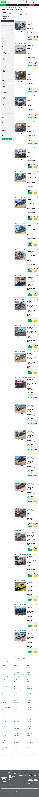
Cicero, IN (31, 31)
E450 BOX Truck (16, 672)
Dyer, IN (31, 83)
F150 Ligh (28, 681)
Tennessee (15, 744)
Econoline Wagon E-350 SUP (18, 676)
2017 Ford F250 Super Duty (20, 197)
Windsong (28, 712)
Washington (3, 747)
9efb (3, 51)
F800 (27, 697)
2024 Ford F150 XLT (18, 122)
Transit (28, 705)
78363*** (32, 251)
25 (26, 14)
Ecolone (28, 672)
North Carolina (16, 733)
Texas (27, 744)
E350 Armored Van (5, 670)
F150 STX (3, 684)
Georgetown (16, 698)
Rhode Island (16, 742)
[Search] (27, 2)
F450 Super (28, 691)
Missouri (3, 731)
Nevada (28, 737)
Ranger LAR (3, 704)
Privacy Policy (33, 794)
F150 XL (28, 686)
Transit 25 (15, 707)
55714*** (32, 606)
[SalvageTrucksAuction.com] (9, 1)
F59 (2, 695)
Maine (4, 110)
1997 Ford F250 (17, 506)
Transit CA (15, 709)
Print (37, 7)
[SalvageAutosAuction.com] (8, 1)
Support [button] (13, 4)
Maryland (4, 109)
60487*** (32, 277)
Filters (28, 7)
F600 (15, 695)
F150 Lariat (16, 681)
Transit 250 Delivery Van (30, 707)
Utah (2, 745)
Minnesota (28, 730)
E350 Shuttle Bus (29, 670)
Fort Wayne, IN (32, 57)
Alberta (4, 85)
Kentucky (4, 105)
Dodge (4, 71)
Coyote (4, 67)
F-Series (15, 679)
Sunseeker (15, 704)
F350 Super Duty (4, 691)
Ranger (28, 702)
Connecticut (4, 93)
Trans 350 (15, 705)
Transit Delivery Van (5, 711)
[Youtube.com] (5, 781)
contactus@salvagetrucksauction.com (13, 781)
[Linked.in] (4, 781)
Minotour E (3, 702)
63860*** (32, 582)
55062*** (32, 97)
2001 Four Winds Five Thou (6, 663)
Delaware (4, 94)
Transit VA (3, 712)
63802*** (32, 430)
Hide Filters (10, 13)
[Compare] (36, 19)
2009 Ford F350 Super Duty (20, 148)
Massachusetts (5, 108)
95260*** (32, 21)
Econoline (3, 674)
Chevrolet (4, 66)
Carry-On (4, 64)
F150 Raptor (28, 683)
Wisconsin (15, 747)
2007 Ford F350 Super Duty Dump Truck (23, 377)
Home (2, 7)
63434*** (32, 508)
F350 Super (28, 690)
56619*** (32, 149)
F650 (27, 695)
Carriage (4, 63)
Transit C (3, 709)
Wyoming (3, 749)
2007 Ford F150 (17, 531)
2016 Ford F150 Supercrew (20, 70)
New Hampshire (16, 735)
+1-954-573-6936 (35, 2)
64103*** (32, 532)
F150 (27, 679)
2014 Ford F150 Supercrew (20, 630)
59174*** (32, 632)
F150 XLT (3, 688)
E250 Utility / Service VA (18, 669)
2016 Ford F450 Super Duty (20, 20)
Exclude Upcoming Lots (5, 32)
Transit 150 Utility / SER (5, 707)
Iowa (3, 99)
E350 (27, 669)
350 (14, 663)
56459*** (32, 123)
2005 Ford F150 (17, 96)
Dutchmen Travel (5, 73)
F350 (2, 690)
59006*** (32, 173)
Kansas (4, 104)
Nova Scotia (16, 737)
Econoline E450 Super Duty (6, 676)
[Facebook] (2, 781)
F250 (15, 688)
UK (14, 712)
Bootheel (4, 57)
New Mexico (3, 737)
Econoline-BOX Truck (30, 676)
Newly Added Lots (4, 23)
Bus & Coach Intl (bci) (6, 60)
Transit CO (28, 709)
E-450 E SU (28, 667)
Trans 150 (28, 704)
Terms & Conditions (26, 794)
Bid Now (30, 39)
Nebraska (3, 735)
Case (3, 65)
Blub (3, 54)
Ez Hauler (4, 76)
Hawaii (4, 98)
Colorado (4, 92)
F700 (2, 697)
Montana (28, 731)
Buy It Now (3, 29)
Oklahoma (28, 738)
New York (3, 738)
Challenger (16, 665)
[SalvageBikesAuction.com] (8, 2)
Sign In (27, 4)
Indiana (4, 103)
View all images (20, 31)
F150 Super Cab (29, 684)
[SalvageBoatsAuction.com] (9, 2)
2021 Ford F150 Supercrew (20, 580)
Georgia (4, 97)
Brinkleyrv (4, 59)
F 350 (15, 677)
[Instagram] (3, 781)
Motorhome (16, 702)
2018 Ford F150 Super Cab (20, 44)
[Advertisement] (19, 763)
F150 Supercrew (4, 686)
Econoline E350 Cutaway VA (18, 674)
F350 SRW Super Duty (17, 690)
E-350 (15, 667)
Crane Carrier (5, 69)
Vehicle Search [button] (3, 4)
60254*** (32, 482)
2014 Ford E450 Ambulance (20, 249)
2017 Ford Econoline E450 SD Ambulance (23, 554)
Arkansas (4, 88)
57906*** (32, 199)
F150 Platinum (16, 683)
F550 (15, 693)
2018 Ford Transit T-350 (19, 223)
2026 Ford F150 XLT (18, 402)
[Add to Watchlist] (34, 19)
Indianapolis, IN (32, 591)
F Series (28, 677)
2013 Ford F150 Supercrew (20, 275)
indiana (14, 7)
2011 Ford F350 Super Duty (20, 299)
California (4, 91)
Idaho (3, 100)
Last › (24, 17)
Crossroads (4, 70)
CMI (3, 61)
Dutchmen (4, 72)
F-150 (2, 679)
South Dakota (4, 744)
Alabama (4, 87)
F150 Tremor (16, 686)
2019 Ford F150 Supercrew (20, 351)
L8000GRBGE (16, 700)
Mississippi (16, 731)
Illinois (4, 102)
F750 (15, 697)
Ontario (3, 740)
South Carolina (29, 742)
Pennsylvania (29, 740)
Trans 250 (3, 705)
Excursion (3, 677)
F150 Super (16, 684)
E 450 (3, 667)
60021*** (32, 353)
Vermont (28, 745)
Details (35, 91)
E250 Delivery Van (4, 669)
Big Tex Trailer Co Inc (6, 53)
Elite (3, 75)
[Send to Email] (37, 19)
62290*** (32, 556)
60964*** (32, 404)
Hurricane (28, 698)
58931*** (32, 225)
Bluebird (4, 55)
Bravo (4, 58)
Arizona (4, 90)
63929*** (32, 456)
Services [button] (17, 4)
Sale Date (20, 14)
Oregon (15, 740)
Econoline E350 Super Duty (31, 674)
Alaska (4, 86)
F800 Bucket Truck (4, 698)
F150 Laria (3, 681)
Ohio (15, 738)
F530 (2, 693)
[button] (7, 38)
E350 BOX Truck (16, 670)
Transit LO (15, 711)
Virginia (15, 745)
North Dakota (29, 733)
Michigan (15, 730)
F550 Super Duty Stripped (31, 693)
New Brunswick (4, 733)
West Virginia (29, 747)
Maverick (28, 700)
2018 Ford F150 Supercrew (20, 480)
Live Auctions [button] (8, 4)
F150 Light (3, 683)
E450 (2, 672)
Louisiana (4, 106)
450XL (28, 663)
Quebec (3, 742)
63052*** (32, 379)
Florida (4, 96)
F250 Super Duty (29, 688)
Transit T (28, 711)
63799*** (32, 327)
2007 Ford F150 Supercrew (20, 428)
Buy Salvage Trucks (8, 7)
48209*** (32, 71)
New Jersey (28, 735)
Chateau (28, 665)
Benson (4, 52)
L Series (3, 700)
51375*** (32, 45)
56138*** (32, 301)
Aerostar (3, 665)
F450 (15, 691)
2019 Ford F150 (17, 325)
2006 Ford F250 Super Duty (20, 454)
